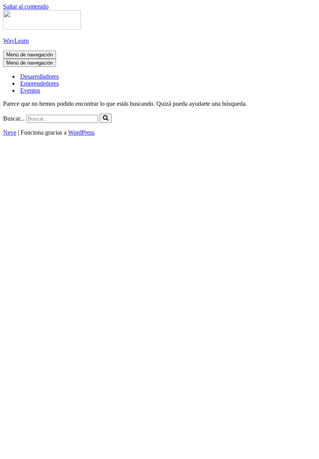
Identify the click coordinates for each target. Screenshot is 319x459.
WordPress (81, 132)
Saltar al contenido (26, 6)
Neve (9, 132)
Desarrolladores (39, 76)
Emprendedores (39, 83)
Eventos (30, 90)
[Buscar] (106, 118)
